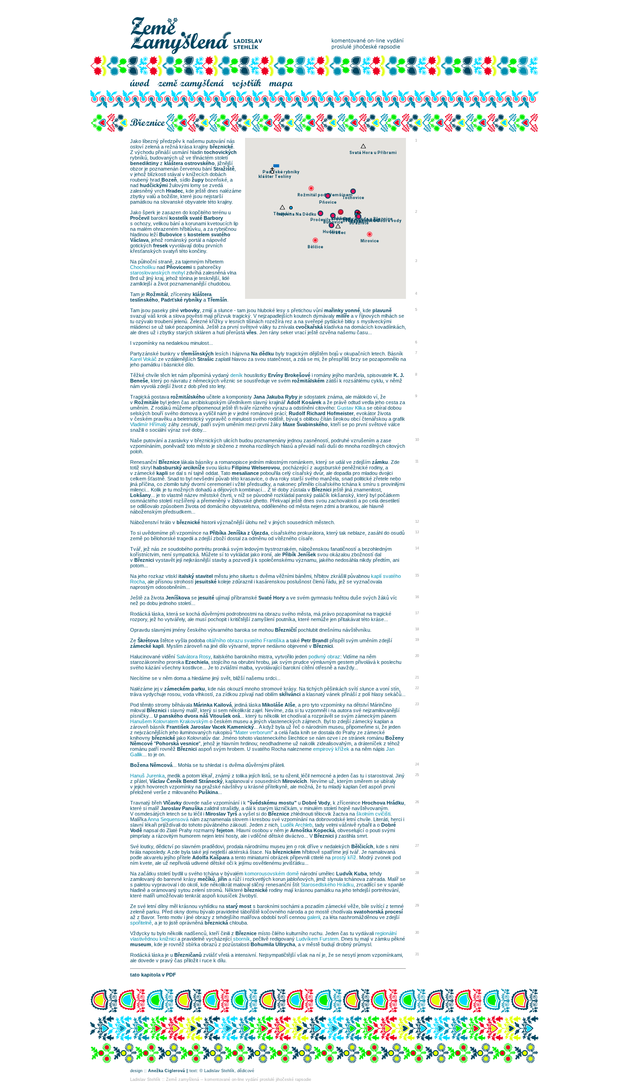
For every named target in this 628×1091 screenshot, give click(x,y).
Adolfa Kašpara (210, 857)
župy (198, 180)
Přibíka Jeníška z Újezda (239, 533)
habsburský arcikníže (179, 467)
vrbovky (190, 310)
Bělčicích (362, 846)
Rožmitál (157, 294)
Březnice (169, 462)
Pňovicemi (179, 267)
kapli (162, 473)
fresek (160, 245)
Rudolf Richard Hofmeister (321, 413)
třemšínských (197, 353)
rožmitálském (308, 380)
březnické (221, 146)
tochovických (220, 152)
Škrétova (148, 640)
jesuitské (206, 581)
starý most (238, 906)
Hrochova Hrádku (383, 802)
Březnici (321, 489)
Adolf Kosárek (304, 402)
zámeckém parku (184, 688)
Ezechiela (196, 662)
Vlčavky (172, 802)
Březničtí (286, 630)
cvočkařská (309, 327)
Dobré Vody (316, 802)
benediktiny (144, 163)
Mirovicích (294, 781)
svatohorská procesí (378, 911)
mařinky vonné (342, 310)
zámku (380, 462)
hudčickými (154, 185)
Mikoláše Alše (278, 705)
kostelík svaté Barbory (196, 218)
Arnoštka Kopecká (312, 830)
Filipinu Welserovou (256, 467)
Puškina (208, 792)
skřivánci (290, 694)
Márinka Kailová (213, 705)
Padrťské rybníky (181, 300)
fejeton (225, 830)
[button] (353, 191)
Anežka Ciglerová (166, 1070)
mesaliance (245, 473)
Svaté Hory (271, 597)
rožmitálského (188, 397)
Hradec (174, 191)
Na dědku (262, 353)
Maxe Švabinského (305, 424)
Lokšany (140, 495)
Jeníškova (178, 597)
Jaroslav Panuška (181, 808)
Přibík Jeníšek (299, 554)
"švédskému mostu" (272, 802)
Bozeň (169, 180)
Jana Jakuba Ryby (275, 397)
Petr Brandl (314, 640)
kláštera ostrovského (189, 163)
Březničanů (188, 955)
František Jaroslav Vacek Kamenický (210, 727)
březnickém (287, 852)
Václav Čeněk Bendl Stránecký (186, 781)
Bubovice (170, 234)
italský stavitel (195, 576)
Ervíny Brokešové (289, 375)
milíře (342, 316)
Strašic (205, 359)
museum (140, 944)
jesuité (206, 597)
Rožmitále (146, 402)
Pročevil (139, 218)
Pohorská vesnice (177, 743)
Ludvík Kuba (351, 873)
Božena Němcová (151, 765)
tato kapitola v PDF (153, 974)
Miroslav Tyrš (221, 814)
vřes (251, 332)
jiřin (222, 879)
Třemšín (217, 300)
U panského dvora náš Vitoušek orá (197, 716)
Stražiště (223, 168)
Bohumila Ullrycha (273, 944)
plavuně (382, 310)
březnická (216, 922)
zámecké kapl (146, 646)
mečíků (206, 879)
